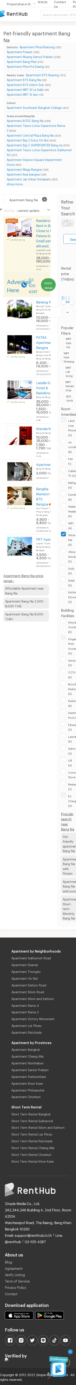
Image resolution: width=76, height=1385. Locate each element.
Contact (11, 1293)
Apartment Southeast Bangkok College (34, 107)
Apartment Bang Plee (22, 61)
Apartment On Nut (24, 977)
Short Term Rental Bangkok (31, 1113)
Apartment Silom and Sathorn (32, 998)
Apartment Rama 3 (25, 1011)
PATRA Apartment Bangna (44, 341)
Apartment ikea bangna (23, 174)
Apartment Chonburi (26, 1096)
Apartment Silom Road (27, 991)
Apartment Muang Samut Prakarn (30, 56)
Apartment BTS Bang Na (24, 79)
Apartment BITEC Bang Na (25, 120)
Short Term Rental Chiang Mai (32, 1147)
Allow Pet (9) (71, 539)
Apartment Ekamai (24, 964)
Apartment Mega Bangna (24, 169)
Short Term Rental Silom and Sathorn (38, 1127)
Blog (8, 1261)
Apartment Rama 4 (25, 1005)
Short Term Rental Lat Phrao (31, 1133)
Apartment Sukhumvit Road (31, 957)
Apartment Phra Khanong (37, 46)
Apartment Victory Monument (32, 1018)
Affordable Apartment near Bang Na (24, 590)
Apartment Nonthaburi (27, 1062)
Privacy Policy (15, 1286)
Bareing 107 (45, 301)
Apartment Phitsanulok (27, 1089)
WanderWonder (48, 428)
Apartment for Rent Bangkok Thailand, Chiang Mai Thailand (20, 14)
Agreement (14, 1267)
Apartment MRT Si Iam (22, 94)
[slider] (63, 302)
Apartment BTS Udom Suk (25, 84)
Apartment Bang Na (23, 199)
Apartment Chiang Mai (27, 1055)
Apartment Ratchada (26, 1031)
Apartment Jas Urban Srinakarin (29, 178)
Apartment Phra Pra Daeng (25, 66)
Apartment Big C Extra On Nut (28, 139)
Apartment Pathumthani (28, 1076)
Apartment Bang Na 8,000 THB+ (24, 616)
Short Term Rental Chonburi (31, 1154)
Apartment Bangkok (25, 1049)
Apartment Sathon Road (28, 984)
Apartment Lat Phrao (26, 1025)
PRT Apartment (48, 538)
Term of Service (17, 1280)
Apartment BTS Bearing (42, 74)
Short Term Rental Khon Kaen (32, 1160)
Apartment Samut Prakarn (30, 1069)
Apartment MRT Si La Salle (25, 89)
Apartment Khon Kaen (27, 1083)
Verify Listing (15, 1274)
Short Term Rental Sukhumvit (32, 1120)
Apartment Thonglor (26, 971)
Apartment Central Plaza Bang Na (30, 135)
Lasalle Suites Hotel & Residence (46, 387)
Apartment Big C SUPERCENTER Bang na (34, 144)
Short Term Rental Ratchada (31, 1140)
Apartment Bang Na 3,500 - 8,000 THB (25, 603)
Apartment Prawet (20, 51)
